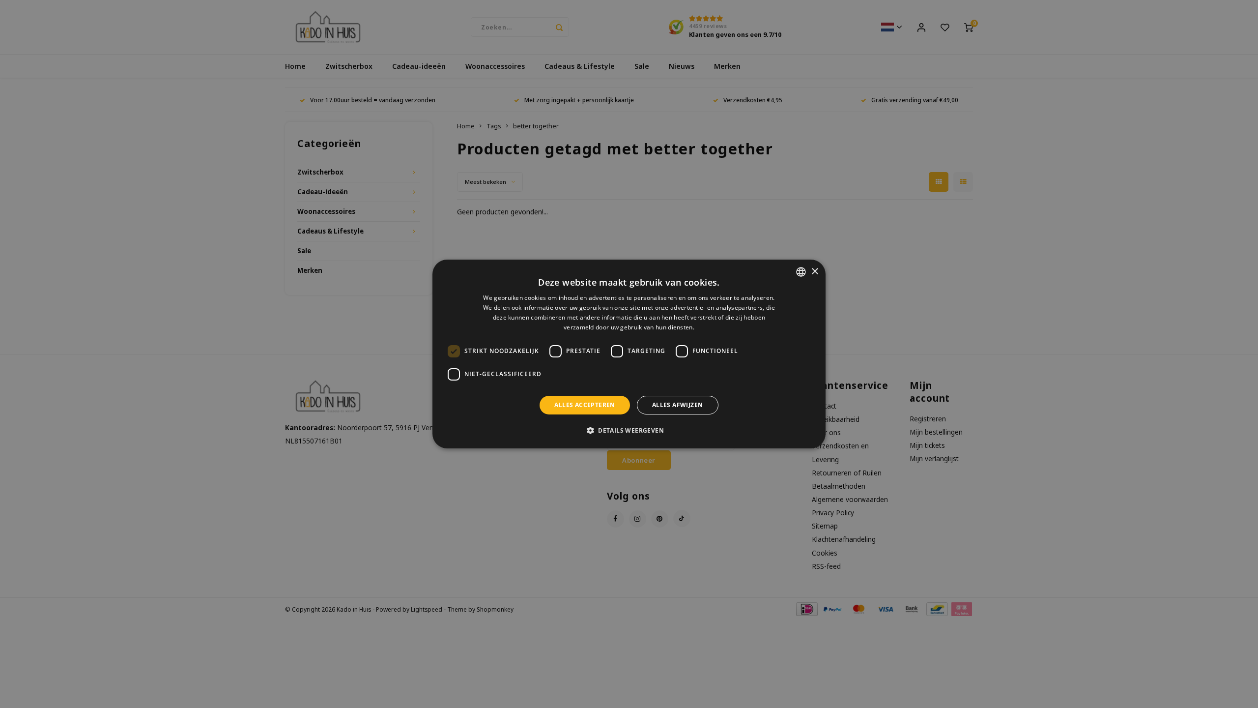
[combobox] (801, 272)
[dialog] (629, 354)
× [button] (814, 271)
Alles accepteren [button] (584, 405)
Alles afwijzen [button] (677, 405)
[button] (629, 430)
